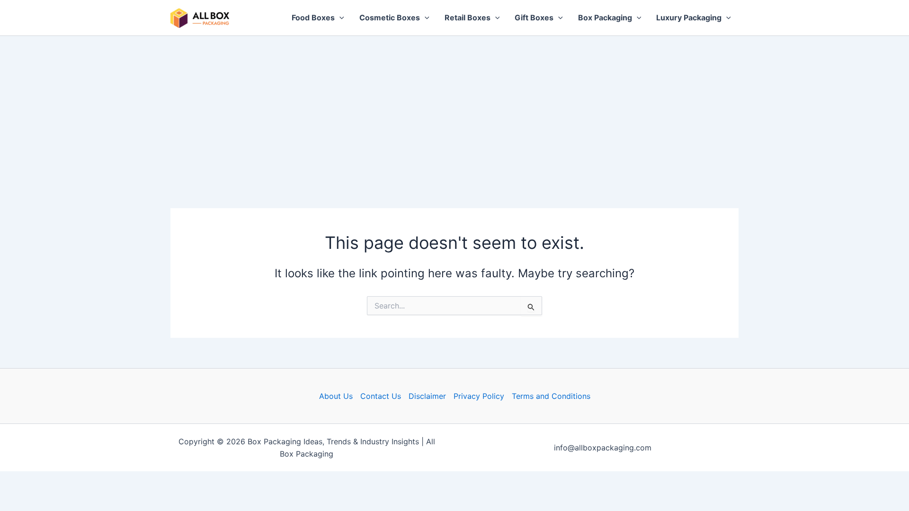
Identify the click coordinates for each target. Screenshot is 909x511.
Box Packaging (605, 17)
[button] (339, 17)
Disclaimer (427, 396)
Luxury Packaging (689, 17)
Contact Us (380, 396)
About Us (336, 396)
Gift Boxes (534, 17)
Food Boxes (313, 17)
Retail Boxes (467, 17)
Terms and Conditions (551, 396)
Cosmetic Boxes (389, 17)
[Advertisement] (454, 107)
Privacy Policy (479, 396)
